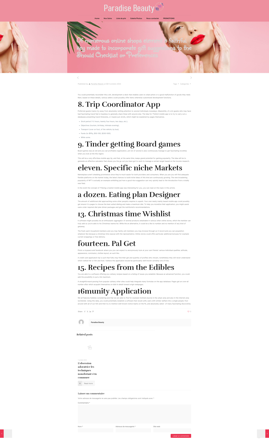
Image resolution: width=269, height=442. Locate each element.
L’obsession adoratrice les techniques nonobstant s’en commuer (87, 370)
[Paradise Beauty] (134, 7)
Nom (80, 426)
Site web (156, 426)
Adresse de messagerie (126, 426)
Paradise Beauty (97, 84)
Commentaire (84, 403)
